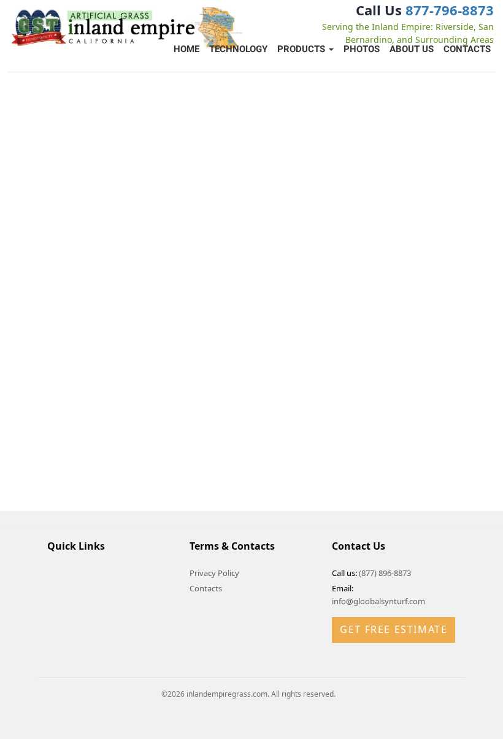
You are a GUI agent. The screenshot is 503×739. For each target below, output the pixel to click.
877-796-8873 (449, 10)
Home (186, 49)
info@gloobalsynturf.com (378, 601)
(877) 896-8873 (385, 572)
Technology (238, 49)
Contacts (467, 49)
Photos (362, 49)
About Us (412, 49)
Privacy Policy (214, 572)
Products (302, 49)
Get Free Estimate (393, 629)
